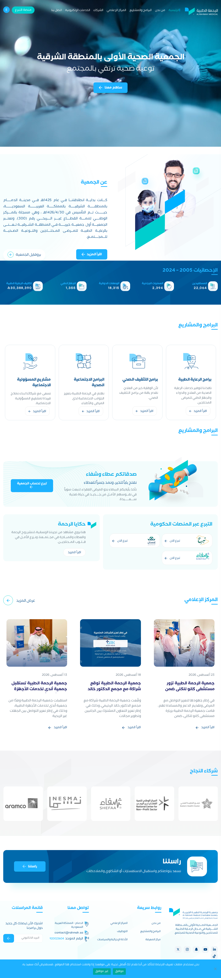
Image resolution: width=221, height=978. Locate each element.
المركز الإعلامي (116, 11)
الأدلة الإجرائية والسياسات (112, 940)
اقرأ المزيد (94, 255)
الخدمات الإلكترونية (77, 11)
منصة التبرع (23, 10)
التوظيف (122, 932)
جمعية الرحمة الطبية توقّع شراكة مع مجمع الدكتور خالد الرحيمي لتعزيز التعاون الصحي (114, 689)
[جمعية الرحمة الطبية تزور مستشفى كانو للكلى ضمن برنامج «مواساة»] (184, 643)
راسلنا (32, 867)
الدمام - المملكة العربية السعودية (69, 925)
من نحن (160, 11)
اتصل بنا (56, 11)
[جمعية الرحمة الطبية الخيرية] (201, 10)
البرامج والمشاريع (140, 11)
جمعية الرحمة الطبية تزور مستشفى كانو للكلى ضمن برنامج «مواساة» (190, 689)
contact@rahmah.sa (69, 932)
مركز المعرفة (153, 940)
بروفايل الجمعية (28, 255)
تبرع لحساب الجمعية (32, 484)
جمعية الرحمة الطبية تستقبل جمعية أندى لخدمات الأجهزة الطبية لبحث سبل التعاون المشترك (39, 692)
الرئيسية (174, 11)
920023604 (57, 938)
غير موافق (101, 971)
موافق (119, 971)
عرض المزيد (25, 601)
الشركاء (98, 11)
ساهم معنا (113, 88)
